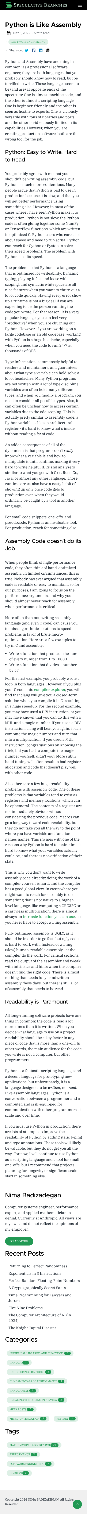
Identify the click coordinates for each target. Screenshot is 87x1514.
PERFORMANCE (22, 1454)
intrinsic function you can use (49, 916)
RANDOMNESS (21, 1390)
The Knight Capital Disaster (32, 1327)
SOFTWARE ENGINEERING (29, 1464)
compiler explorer (49, 689)
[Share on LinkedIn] (40, 50)
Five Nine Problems (25, 1307)
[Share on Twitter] (26, 50)
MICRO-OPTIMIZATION (27, 1418)
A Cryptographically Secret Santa (37, 1287)
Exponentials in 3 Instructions (34, 1273)
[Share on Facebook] (33, 50)
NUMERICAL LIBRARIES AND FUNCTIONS (39, 1353)
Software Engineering (28, 42)
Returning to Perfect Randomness (37, 1266)
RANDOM (18, 1363)
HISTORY (65, 1418)
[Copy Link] (47, 50)
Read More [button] (19, 1241)
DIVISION (18, 1473)
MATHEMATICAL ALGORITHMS (33, 1445)
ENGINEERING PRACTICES (29, 1372)
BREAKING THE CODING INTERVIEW (36, 1400)
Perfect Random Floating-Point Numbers (44, 1280)
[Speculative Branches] (38, 5)
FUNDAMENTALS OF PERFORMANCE (36, 1381)
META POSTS (20, 1409)
